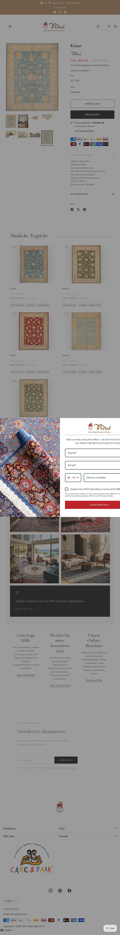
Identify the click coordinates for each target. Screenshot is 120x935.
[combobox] (73, 477)
